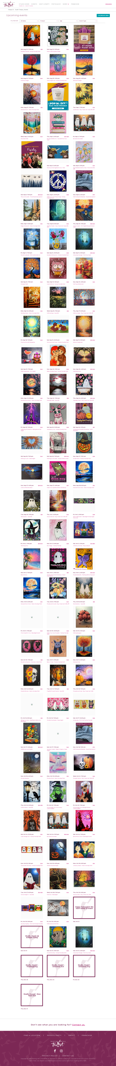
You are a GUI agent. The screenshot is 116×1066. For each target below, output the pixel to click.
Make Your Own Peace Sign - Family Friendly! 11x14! (56, 197)
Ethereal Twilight (77, 80)
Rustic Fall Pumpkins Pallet (53, 51)
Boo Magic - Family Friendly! (54, 545)
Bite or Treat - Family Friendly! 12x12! (56, 662)
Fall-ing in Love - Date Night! (28, 458)
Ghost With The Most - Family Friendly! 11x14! (32, 865)
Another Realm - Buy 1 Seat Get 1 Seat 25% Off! (57, 226)
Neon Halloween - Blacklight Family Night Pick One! (83, 517)
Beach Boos (24, 574)
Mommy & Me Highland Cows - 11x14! (56, 167)
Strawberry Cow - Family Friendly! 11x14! (57, 429)
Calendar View (103, 15)
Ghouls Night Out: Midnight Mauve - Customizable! (82, 808)
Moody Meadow (25, 778)
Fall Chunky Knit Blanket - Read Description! (84, 196)
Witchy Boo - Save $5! (26, 516)
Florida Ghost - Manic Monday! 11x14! (56, 778)
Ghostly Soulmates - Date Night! (55, 720)
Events (34, 4)
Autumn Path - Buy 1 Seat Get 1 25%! (82, 894)
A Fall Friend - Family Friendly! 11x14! (82, 458)
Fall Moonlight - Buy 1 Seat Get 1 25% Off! (83, 313)
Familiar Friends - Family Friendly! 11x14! (30, 51)
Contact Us (68, 1056)
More (65, 4)
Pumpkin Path (24, 284)
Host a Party (44, 4)
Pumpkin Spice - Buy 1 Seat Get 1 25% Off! (83, 778)
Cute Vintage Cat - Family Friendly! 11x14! (31, 836)
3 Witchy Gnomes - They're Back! (81, 545)
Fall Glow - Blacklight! (52, 894)
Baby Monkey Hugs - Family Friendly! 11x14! (57, 371)
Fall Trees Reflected (78, 284)
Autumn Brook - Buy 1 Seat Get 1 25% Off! (57, 516)
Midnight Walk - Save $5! (53, 400)
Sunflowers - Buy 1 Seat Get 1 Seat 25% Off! (83, 109)
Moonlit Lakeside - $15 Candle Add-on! (30, 255)
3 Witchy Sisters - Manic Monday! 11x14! (82, 865)
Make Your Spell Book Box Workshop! (56, 487)
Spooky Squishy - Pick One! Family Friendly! (32, 923)
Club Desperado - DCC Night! (28, 371)
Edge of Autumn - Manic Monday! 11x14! (30, 226)
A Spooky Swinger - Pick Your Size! (82, 255)
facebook (55, 1050)
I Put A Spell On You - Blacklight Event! (30, 633)
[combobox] (29, 20)
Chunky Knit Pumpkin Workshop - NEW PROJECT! (83, 430)
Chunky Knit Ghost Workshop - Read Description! (56, 575)
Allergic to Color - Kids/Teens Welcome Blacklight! (31, 721)
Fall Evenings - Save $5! (53, 313)
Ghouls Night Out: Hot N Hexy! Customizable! (54, 808)
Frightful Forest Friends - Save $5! (55, 691)
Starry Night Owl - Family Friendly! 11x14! (57, 80)
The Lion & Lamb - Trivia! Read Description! (31, 196)
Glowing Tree (76, 662)
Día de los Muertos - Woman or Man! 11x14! (31, 662)
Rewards (109, 4)
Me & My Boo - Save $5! (79, 603)
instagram (61, 1050)
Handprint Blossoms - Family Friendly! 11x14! (58, 255)
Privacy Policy (49, 1056)
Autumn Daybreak (77, 342)
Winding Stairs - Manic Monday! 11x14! (30, 313)
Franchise (75, 4)
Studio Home (24, 4)
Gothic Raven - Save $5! (27, 807)
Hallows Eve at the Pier (53, 923)
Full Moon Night (25, 80)
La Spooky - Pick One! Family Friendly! (82, 720)
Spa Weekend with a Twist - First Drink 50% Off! (84, 168)
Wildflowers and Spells (26, 749)
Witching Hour (24, 545)
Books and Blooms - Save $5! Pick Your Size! (57, 139)
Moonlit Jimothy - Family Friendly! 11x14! (56, 952)
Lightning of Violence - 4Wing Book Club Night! (31, 430)
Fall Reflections (77, 371)
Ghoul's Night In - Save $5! (27, 894)
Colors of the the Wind (26, 487)
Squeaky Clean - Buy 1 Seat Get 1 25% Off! (83, 400)
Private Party (54, 1035)
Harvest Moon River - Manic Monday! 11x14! (31, 400)
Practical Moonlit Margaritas (28, 342)
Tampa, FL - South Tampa (26, 6)
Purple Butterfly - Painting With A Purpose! (84, 574)
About (71, 1035)
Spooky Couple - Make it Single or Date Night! (57, 750)
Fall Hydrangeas (77, 633)
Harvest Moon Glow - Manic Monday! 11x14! (83, 487)
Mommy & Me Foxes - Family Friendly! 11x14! (58, 342)
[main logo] (9, 2)
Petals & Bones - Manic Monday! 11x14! (30, 691)
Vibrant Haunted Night (52, 865)
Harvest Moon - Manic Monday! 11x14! (30, 109)
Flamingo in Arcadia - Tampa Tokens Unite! (57, 458)
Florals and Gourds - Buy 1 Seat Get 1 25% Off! (58, 603)
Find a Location (32, 1035)
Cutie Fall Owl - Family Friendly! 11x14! (56, 284)
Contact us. (78, 1025)
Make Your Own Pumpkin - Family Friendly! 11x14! (57, 633)
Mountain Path (24, 138)
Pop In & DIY (56, 4)
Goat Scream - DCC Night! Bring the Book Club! (83, 226)
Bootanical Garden (78, 138)
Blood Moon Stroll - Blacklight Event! (82, 836)
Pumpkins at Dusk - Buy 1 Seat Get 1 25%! (83, 691)
